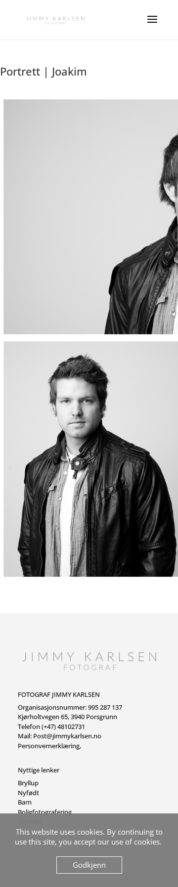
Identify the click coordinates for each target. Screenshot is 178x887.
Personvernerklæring (49, 745)
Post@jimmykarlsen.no (67, 735)
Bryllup (28, 782)
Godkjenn (89, 865)
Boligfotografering (45, 811)
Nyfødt (28, 792)
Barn (25, 802)
